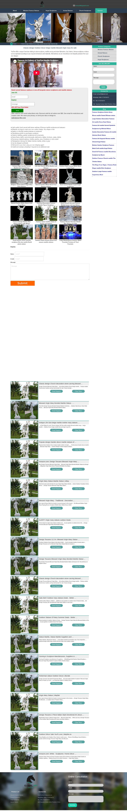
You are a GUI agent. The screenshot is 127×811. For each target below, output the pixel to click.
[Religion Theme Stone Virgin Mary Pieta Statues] (22, 176)
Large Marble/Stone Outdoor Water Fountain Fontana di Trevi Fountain (70, 242)
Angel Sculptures (51, 10)
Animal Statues (68, 10)
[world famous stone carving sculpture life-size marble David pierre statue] (22, 231)
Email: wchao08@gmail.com (45, 795)
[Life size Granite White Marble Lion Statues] (46, 157)
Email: (95, 72)
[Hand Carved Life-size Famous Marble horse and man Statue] (70, 194)
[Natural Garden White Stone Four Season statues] (46, 176)
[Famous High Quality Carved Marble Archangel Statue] (22, 157)
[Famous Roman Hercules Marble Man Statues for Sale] (70, 213)
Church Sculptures (85, 10)
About (15, 10)
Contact (100, 10)
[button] (9, 28)
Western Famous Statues (31, 10)
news (18, 44)
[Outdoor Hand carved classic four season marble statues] (46, 231)
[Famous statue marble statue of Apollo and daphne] (46, 213)
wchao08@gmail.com (82, 5)
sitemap (87, 809)
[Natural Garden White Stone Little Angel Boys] (22, 194)
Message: (13, 262)
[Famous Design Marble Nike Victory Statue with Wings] (22, 213)
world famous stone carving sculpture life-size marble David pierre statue (22, 242)
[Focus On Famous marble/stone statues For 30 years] (28, 4)
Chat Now (78, 391)
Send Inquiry (56, 391)
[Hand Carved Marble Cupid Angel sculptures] (70, 176)
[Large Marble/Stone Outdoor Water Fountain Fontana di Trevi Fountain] (70, 231)
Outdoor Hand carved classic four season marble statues (46, 241)
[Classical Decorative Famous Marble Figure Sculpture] (46, 194)
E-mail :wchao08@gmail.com (100, 94)
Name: (13, 254)
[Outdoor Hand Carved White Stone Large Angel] (70, 157)
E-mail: (12, 259)
